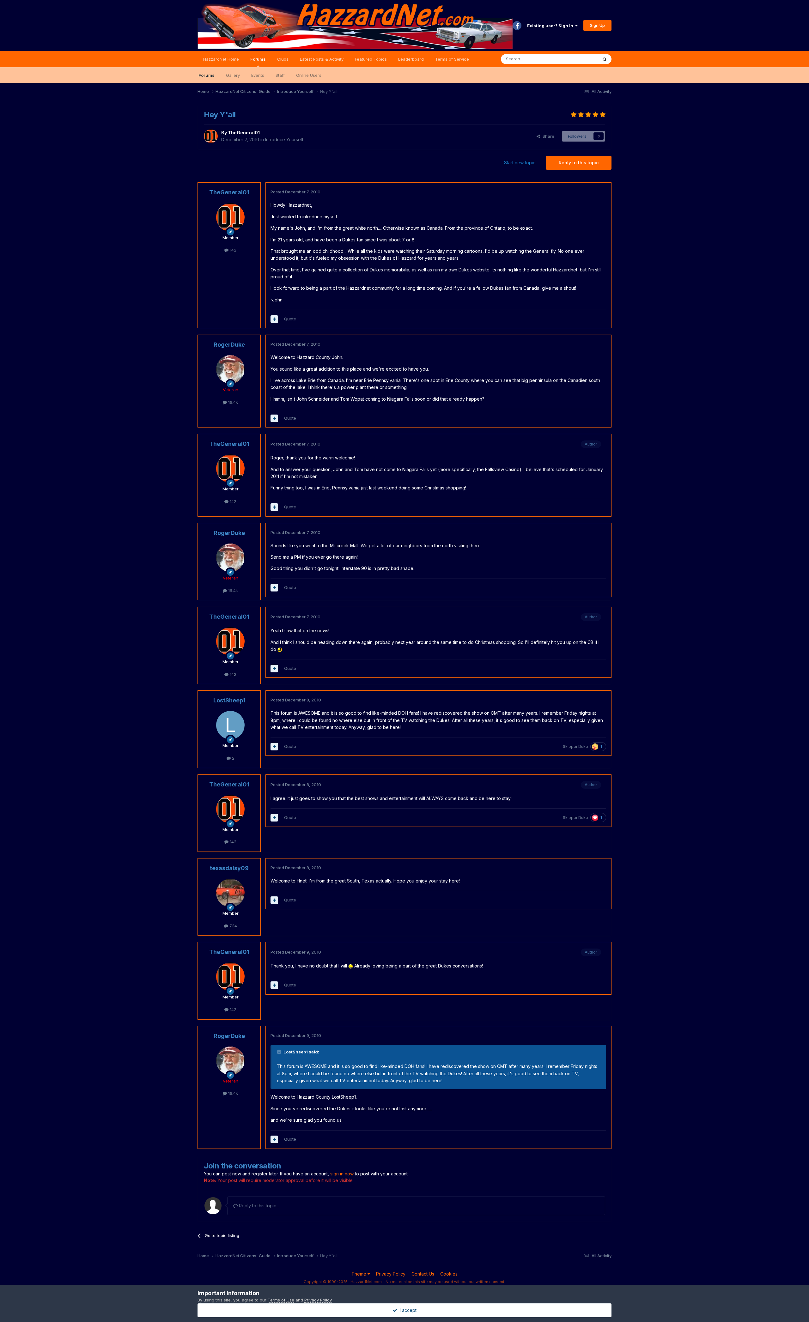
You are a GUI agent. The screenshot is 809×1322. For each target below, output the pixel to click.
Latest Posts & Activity (322, 59)
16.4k (232, 402)
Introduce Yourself (284, 139)
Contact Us (422, 1274)
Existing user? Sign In (551, 25)
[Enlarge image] (279, 649)
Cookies (449, 1274)
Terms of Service (452, 59)
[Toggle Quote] (280, 1051)
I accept (407, 1310)
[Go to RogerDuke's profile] (230, 369)
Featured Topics (371, 59)
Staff (280, 75)
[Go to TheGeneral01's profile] (211, 136)
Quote (290, 318)
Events (257, 75)
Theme (359, 1274)
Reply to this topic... (258, 1205)
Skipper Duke (575, 746)
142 (232, 249)
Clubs (283, 59)
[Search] (604, 59)
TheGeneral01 (244, 132)
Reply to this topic (579, 162)
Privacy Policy (390, 1274)
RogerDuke (229, 344)
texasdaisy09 (229, 868)
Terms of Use (281, 1299)
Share (547, 136)
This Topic (579, 59)
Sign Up (597, 25)
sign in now (342, 1173)
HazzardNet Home (221, 59)
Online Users (308, 75)
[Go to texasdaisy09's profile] (230, 893)
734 (232, 925)
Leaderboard (411, 59)
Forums (258, 59)
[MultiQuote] (274, 319)
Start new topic (519, 162)
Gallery (233, 75)
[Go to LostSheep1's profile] (230, 725)
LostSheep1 (229, 700)
